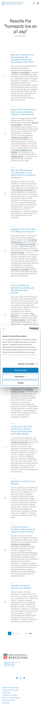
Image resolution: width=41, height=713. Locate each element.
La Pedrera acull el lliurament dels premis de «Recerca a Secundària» (23, 529)
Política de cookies (9, 695)
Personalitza (19, 376)
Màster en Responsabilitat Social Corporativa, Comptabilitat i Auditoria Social (24, 389)
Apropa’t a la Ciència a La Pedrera (23, 482)
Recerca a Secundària (20, 72)
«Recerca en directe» (19, 442)
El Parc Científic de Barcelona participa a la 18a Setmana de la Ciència (22, 289)
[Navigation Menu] (38, 3)
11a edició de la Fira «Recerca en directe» (21, 586)
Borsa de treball (8, 700)
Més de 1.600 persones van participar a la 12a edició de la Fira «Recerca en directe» (23, 174)
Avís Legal (6, 692)
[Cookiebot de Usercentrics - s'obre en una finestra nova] (29, 328)
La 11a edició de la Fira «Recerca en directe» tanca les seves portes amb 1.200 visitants (21, 430)
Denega (20, 383)
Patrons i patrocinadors (11, 698)
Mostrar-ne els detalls (26, 364)
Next (30, 633)
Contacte (6, 703)
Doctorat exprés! (18, 320)
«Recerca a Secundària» (20, 544)
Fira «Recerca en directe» (23, 190)
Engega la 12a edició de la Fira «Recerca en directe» (23, 230)
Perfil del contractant (10, 687)
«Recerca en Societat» (20, 269)
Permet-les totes (20, 370)
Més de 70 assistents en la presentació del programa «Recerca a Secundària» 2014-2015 (22, 58)
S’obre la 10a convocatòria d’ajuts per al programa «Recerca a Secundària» (23, 112)
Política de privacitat (10, 690)
